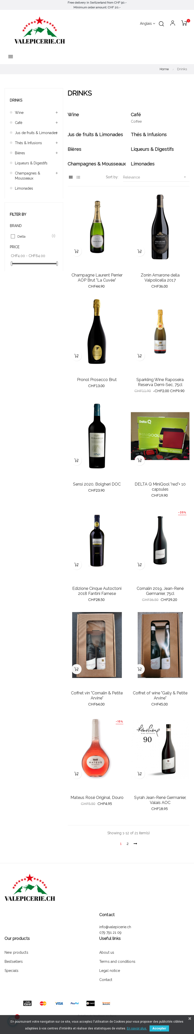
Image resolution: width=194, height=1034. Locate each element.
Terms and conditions (117, 962)
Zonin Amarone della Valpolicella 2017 (160, 278)
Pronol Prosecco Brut (97, 379)
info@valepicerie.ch (115, 927)
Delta (34, 236)
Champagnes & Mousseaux (27, 175)
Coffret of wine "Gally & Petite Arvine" (160, 695)
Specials (11, 971)
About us (106, 952)
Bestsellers (14, 962)
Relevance (155, 177)
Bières (20, 153)
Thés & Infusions (28, 143)
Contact (105, 980)
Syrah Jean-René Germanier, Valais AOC (160, 800)
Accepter (159, 1028)
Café (18, 123)
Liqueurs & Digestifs (31, 163)
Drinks (16, 100)
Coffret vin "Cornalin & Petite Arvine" (97, 695)
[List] (78, 177)
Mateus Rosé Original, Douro (97, 797)
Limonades (24, 188)
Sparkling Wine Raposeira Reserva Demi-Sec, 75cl (160, 382)
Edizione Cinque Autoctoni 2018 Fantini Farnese (97, 591)
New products (16, 952)
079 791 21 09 (111, 932)
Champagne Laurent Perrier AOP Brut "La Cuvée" (97, 278)
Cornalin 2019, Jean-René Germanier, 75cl (160, 591)
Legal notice (109, 971)
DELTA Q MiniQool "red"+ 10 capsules (160, 487)
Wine (19, 113)
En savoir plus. (137, 1028)
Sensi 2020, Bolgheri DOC (97, 484)
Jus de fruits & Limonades (36, 133)
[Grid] (71, 177)
